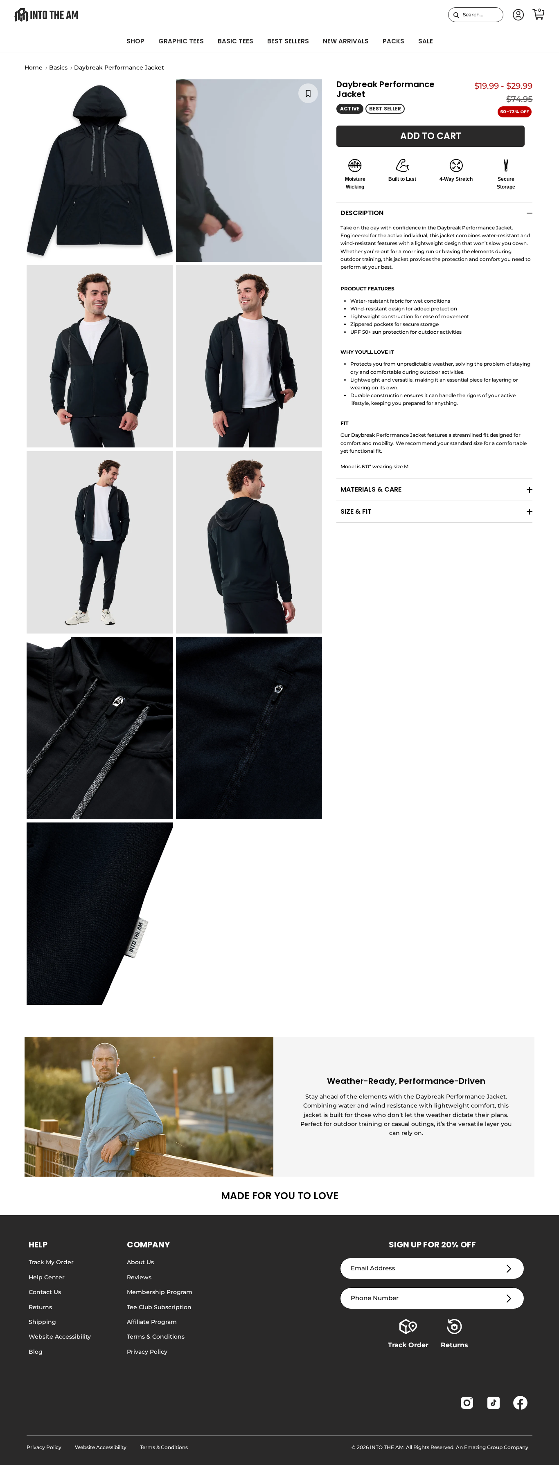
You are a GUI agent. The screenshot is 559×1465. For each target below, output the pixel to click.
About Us (140, 1262)
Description (361, 213)
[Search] (456, 14)
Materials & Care (370, 489)
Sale (425, 41)
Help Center (47, 1277)
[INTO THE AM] (46, 15)
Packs (393, 41)
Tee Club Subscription (159, 1307)
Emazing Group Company (496, 1447)
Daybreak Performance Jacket (119, 68)
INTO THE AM (386, 1447)
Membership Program (159, 1292)
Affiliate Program (152, 1322)
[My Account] (516, 15)
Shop (135, 41)
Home (34, 68)
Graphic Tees (181, 41)
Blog (36, 1351)
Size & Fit (356, 511)
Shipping (42, 1322)
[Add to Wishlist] (308, 93)
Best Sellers (288, 41)
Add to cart (430, 136)
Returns (40, 1307)
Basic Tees (235, 41)
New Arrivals (346, 41)
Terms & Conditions (156, 1336)
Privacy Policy (147, 1351)
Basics (58, 68)
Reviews (139, 1277)
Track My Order (51, 1262)
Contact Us (45, 1292)
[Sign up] (509, 1268)
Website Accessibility (60, 1336)
